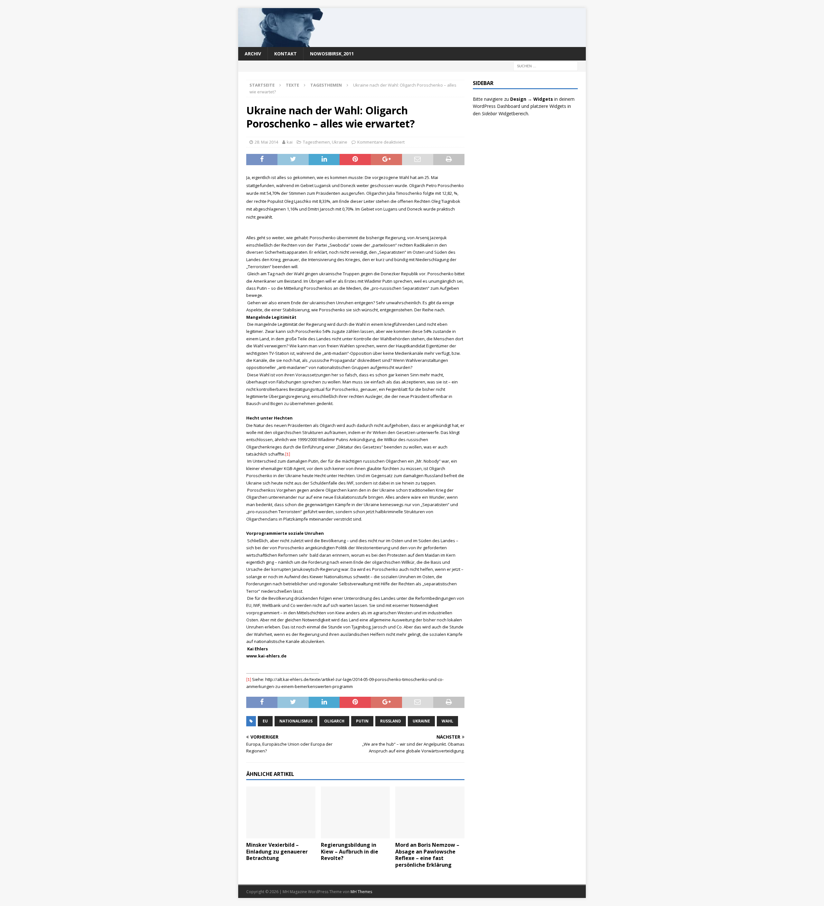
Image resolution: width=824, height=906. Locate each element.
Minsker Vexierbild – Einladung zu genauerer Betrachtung (277, 851)
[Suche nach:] (545, 65)
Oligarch (334, 721)
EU (265, 721)
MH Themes (361, 891)
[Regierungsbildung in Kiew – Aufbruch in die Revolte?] (355, 812)
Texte (292, 85)
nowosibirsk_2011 (332, 54)
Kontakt (285, 54)
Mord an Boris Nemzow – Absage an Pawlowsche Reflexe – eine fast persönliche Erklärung (427, 854)
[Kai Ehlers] (412, 43)
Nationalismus (296, 721)
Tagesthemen (316, 142)
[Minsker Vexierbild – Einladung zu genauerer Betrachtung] (280, 812)
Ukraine (339, 142)
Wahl (447, 721)
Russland (390, 721)
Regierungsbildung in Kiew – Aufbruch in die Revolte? (349, 851)
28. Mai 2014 (266, 142)
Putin (362, 721)
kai (290, 142)
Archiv (253, 54)
